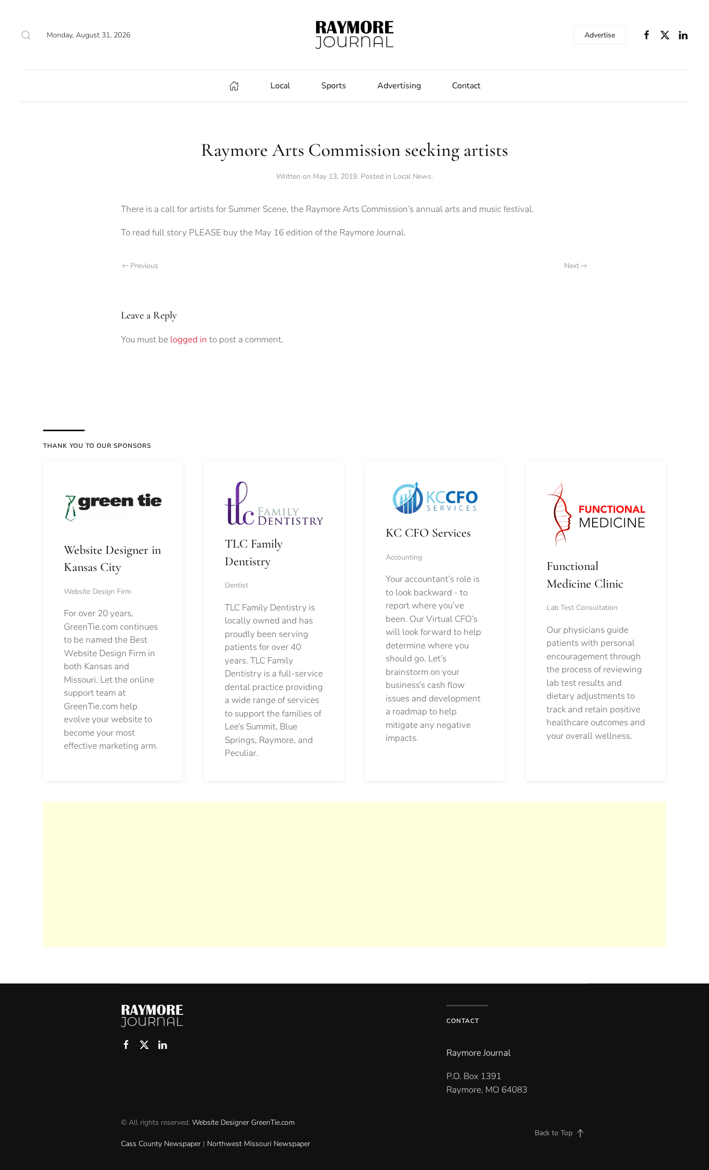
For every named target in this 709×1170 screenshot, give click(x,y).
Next (571, 266)
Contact (466, 85)
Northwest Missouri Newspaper (258, 1144)
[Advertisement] (354, 874)
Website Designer (220, 1122)
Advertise (599, 35)
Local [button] (280, 85)
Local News (412, 176)
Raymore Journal (478, 1053)
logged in (188, 339)
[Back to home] (354, 35)
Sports (333, 85)
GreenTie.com (273, 1122)
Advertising (399, 85)
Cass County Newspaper (161, 1144)
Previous (144, 266)
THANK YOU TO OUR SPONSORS (97, 446)
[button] (26, 35)
